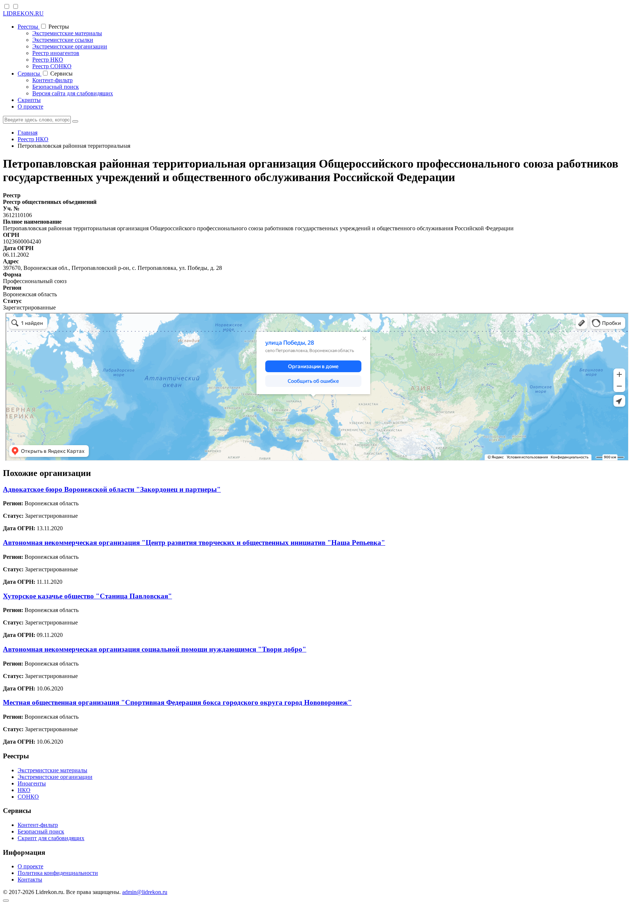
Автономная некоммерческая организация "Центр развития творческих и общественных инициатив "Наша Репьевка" (194, 542)
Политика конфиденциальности (58, 873)
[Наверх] (6, 900)
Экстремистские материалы (67, 33)
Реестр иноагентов (55, 53)
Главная (27, 132)
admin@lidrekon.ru (144, 892)
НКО (24, 790)
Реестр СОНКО (52, 66)
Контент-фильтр (52, 80)
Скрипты (29, 100)
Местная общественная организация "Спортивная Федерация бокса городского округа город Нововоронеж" (177, 702)
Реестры (29, 26)
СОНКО (28, 797)
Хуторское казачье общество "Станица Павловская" (87, 596)
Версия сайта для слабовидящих (72, 93)
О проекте (30, 106)
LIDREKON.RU (23, 13)
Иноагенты (32, 783)
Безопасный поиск (55, 87)
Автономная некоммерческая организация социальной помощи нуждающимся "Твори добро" (154, 649)
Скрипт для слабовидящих (51, 838)
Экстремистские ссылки (62, 40)
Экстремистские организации (69, 46)
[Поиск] (75, 121)
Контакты (30, 879)
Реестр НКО (47, 59)
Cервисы (29, 73)
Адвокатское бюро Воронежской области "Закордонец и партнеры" (112, 489)
